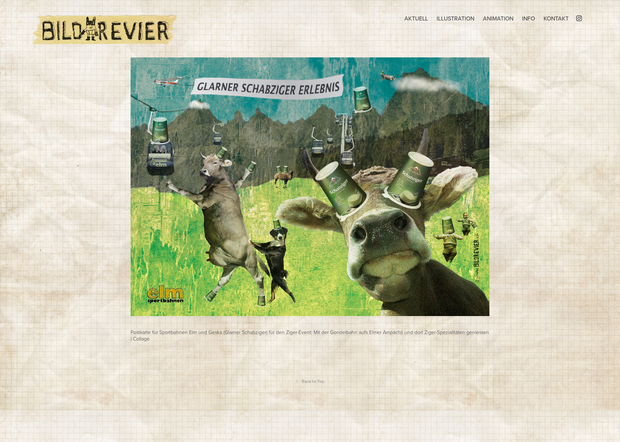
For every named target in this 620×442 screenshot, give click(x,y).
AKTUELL (416, 18)
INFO (528, 18)
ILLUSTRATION (455, 18)
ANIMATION (498, 18)
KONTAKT (556, 18)
